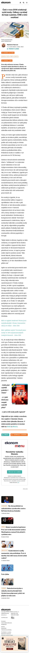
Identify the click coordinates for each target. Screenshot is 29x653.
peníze (3, 56)
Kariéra (3, 626)
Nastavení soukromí (6, 633)
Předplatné (4, 624)
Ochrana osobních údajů (7, 635)
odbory (16, 56)
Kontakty (3, 621)
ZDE (18, 482)
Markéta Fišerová (12, 44)
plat (8, 56)
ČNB (11, 56)
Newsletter (3, 628)
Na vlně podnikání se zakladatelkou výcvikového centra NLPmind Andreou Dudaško (13, 508)
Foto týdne (5, 574)
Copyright (3, 611)
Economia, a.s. (15, 611)
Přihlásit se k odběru (14, 471)
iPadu (9, 426)
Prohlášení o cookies (6, 632)
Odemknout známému (20, 434)
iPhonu (15, 426)
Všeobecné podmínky (6, 629)
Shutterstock (8, 41)
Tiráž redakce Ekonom (6, 622)
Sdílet (6, 434)
